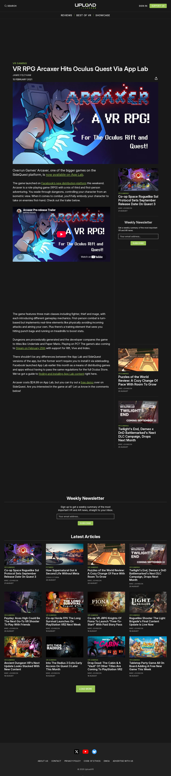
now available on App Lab (64, 175)
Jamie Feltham (22, 75)
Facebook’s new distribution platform (63, 183)
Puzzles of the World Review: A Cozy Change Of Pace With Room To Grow (138, 380)
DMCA (107, 761)
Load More (85, 689)
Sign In (143, 6)
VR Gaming (20, 63)
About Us (43, 761)
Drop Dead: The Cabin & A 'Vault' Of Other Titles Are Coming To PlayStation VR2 (105, 666)
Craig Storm (52, 577)
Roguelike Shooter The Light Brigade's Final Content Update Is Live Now (147, 621)
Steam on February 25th (30, 348)
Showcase (103, 15)
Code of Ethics (92, 761)
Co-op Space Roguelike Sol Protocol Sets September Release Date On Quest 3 (138, 200)
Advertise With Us (123, 761)
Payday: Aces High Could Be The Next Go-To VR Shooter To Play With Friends (22, 621)
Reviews (66, 15)
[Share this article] (156, 78)
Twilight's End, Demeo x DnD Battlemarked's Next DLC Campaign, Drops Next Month (137, 434)
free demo (87, 382)
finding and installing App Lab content (61, 373)
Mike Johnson (125, 208)
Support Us (158, 6)
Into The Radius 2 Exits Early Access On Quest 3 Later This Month (64, 666)
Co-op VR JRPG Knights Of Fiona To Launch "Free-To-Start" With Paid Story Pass (105, 621)
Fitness (49, 567)
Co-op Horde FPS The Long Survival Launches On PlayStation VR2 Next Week (63, 621)
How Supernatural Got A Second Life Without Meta (62, 572)
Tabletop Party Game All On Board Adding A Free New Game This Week (146, 666)
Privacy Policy (73, 761)
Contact (56, 761)
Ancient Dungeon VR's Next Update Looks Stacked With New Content (22, 666)
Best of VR (83, 15)
